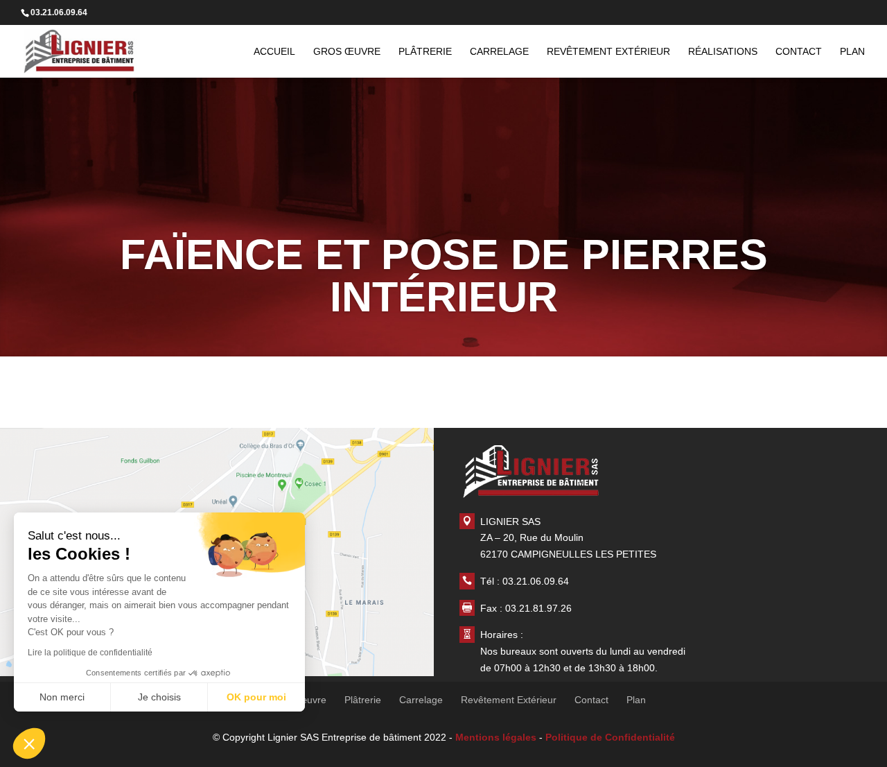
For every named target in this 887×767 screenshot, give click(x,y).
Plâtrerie (425, 51)
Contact (798, 51)
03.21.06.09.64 (535, 581)
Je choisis (159, 697)
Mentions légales (495, 737)
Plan (852, 51)
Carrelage (499, 51)
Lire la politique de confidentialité (90, 652)
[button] (29, 743)
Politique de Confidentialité (610, 737)
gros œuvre (346, 51)
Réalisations (722, 51)
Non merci (62, 697)
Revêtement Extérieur (608, 51)
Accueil (274, 51)
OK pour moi (256, 697)
